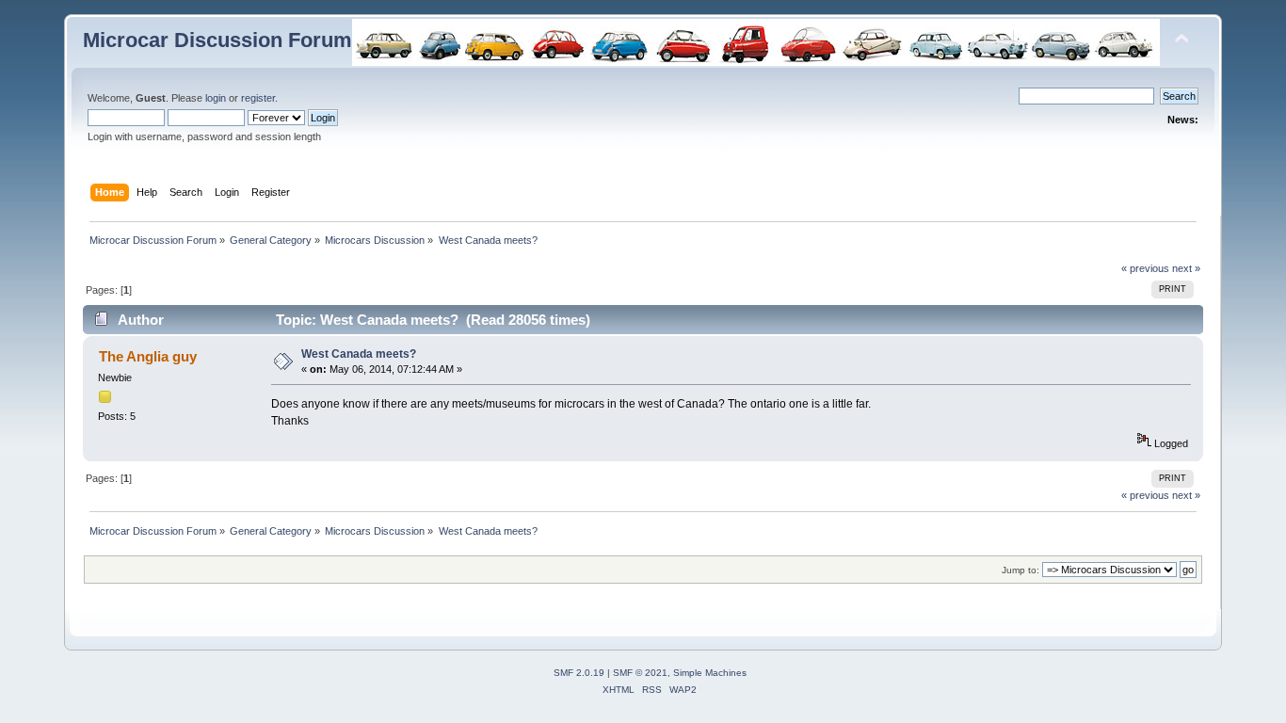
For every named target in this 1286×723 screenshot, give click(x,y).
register (258, 98)
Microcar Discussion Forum (217, 40)
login (215, 98)
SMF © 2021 (640, 672)
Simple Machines (710, 672)
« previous (1145, 268)
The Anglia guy (148, 356)
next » (1186, 268)
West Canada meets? (358, 354)
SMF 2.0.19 (579, 672)
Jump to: (1020, 570)
